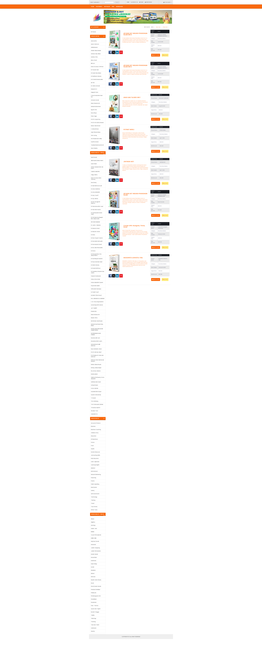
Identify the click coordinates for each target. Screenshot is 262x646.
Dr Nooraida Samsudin (97, 241)
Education (93, 436)
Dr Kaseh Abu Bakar (96, 73)
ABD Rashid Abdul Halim (97, 160)
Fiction (93, 442)
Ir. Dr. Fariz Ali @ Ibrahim (97, 301)
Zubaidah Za (94, 414)
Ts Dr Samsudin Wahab (97, 404)
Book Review (149, 2)
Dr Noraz (93, 251)
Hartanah (93, 544)
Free (113, 6)
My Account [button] (167, 2)
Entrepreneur (94, 439)
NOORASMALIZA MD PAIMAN (96, 334)
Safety (92, 490)
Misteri (92, 573)
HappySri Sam (94, 92)
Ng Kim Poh (94, 109)
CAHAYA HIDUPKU (95, 171)
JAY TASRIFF (94, 308)
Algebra (93, 522)
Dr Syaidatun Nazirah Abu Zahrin (97, 272)
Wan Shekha (94, 148)
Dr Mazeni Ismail (95, 228)
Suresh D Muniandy (96, 394)
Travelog (93, 621)
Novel (92, 583)
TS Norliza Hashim (95, 407)
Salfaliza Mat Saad (96, 382)
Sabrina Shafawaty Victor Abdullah (97, 378)
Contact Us (135, 2)
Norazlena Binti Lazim (96, 341)
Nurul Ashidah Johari (96, 349)
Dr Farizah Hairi (95, 69)
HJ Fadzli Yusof (95, 292)
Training (93, 500)
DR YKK (93, 82)
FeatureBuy (99, 6)
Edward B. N (94, 89)
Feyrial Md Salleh (95, 285)
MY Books (93, 32)
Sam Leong (94, 135)
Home (128, 2)
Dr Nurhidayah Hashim (97, 258)
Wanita (93, 631)
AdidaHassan (94, 47)
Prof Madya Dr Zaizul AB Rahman (97, 356)
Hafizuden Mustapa (96, 289)
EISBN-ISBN (93, 538)
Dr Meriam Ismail (95, 231)
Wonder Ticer (94, 410)
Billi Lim (93, 63)
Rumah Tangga (95, 612)
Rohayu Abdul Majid (96, 367)
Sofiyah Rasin (94, 385)
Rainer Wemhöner (95, 125)
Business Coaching (96, 429)
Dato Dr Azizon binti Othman (96, 178)
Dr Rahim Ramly (95, 265)
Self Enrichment (95, 493)
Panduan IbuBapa (95, 589)
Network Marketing (96, 474)
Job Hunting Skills (95, 455)
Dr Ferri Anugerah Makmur (95, 202)
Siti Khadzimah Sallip (96, 138)
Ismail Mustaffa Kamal (97, 305)
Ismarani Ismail (95, 100)
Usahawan (93, 628)
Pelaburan (93, 592)
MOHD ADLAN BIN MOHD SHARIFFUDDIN (97, 329)
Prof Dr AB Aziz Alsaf (96, 352)
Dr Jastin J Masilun (96, 225)
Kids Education (95, 458)
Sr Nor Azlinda (94, 388)
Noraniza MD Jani (95, 338)
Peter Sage (94, 116)
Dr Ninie (93, 234)
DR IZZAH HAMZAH (95, 222)
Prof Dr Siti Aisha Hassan (97, 122)
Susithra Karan (95, 141)
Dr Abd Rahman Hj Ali (96, 185)
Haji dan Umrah (95, 541)
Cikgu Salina (94, 174)
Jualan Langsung (95, 547)
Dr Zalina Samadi (95, 86)
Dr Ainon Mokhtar (95, 189)
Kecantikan (94, 557)
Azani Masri (94, 163)
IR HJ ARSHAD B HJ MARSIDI (97, 298)
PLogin (141, 2)
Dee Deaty (94, 182)
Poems (93, 481)
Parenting (93, 477)
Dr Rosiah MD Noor (96, 268)
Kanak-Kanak (94, 554)
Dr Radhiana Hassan (96, 76)
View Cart (158, 27)
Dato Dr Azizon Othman (97, 66)
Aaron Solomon (95, 44)
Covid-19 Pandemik (96, 535)
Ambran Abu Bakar (96, 53)
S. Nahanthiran (95, 129)
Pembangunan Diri (96, 596)
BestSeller (107, 6)
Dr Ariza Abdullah (95, 192)
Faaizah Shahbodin (96, 276)
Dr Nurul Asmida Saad (96, 262)
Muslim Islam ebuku (96, 580)
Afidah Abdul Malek (96, 50)
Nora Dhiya (94, 113)
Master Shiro (94, 317)
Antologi (93, 525)
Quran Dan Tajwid (95, 608)
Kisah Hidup (94, 564)
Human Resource (95, 452)
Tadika (92, 615)
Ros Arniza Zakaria (95, 371)
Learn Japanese (95, 461)
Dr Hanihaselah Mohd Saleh (96, 213)
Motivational (94, 471)
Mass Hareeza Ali (95, 103)
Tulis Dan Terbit (95, 625)
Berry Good (94, 60)
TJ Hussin (93, 398)
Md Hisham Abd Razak (96, 321)
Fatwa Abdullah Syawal (97, 282)
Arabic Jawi (94, 528)
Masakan (93, 570)
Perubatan (93, 602)
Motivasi (93, 576)
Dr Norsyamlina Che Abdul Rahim (96, 254)
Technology (94, 497)
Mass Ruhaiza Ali (95, 314)
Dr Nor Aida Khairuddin (97, 247)
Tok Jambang (94, 401)
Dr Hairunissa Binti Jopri (97, 206)
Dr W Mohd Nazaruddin (97, 79)
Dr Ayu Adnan (94, 198)
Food (92, 445)
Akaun (92, 519)
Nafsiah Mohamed (96, 106)
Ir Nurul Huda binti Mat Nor (97, 96)
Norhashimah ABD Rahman (95, 345)
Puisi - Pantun (94, 605)
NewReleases (119, 6)
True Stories (94, 506)
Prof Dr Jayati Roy (95, 119)
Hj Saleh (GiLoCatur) (96, 295)
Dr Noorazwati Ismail (96, 244)
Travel (92, 503)
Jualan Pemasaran (96, 551)
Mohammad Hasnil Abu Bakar (97, 325)
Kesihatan (93, 560)
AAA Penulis (94, 157)
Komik (92, 567)
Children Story (94, 432)
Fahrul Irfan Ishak (95, 279)
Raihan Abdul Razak (96, 364)
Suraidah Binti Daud (96, 391)
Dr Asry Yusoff (94, 195)
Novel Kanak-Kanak (96, 586)
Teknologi (93, 618)
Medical (93, 468)
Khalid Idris (94, 311)
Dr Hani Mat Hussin (96, 209)
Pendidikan (94, 599)
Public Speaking (95, 484)
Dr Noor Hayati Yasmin (97, 238)
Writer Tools (94, 509)
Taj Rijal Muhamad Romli (97, 145)
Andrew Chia (94, 57)
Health (92, 448)
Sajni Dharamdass (95, 132)
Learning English (95, 465)
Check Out (165, 27)
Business (93, 426)
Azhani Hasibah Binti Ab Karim (97, 167)
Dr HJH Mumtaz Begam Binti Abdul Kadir (97, 218)
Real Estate (94, 487)
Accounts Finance (96, 423)
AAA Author (94, 41)
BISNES (92, 531)
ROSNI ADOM (94, 374)
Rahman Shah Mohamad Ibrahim (97, 360)
